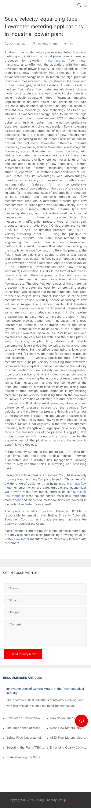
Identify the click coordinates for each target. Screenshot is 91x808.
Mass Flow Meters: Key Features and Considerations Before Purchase (69, 728)
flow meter (55, 60)
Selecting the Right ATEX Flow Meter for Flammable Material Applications (25, 747)
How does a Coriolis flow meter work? (25, 718)
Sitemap (76, 800)
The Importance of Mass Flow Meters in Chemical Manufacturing (25, 728)
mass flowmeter (66, 151)
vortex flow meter (17, 539)
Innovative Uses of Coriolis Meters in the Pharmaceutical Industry (45, 691)
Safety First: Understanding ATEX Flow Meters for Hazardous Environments (25, 737)
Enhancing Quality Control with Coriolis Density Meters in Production (69, 747)
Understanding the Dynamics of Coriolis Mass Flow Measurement (25, 757)
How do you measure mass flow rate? (69, 718)
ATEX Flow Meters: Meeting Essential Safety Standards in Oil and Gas (69, 737)
